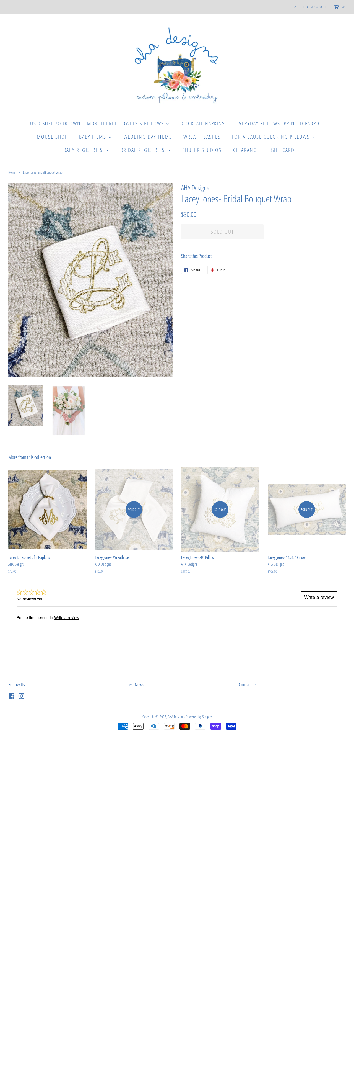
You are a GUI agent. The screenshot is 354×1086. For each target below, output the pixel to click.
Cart (343, 6)
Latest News (134, 684)
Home (11, 172)
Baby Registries (84, 150)
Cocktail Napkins (203, 123)
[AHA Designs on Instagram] (21, 697)
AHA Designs (176, 716)
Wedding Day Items (148, 136)
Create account (316, 6)
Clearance (246, 150)
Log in (295, 6)
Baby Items (93, 136)
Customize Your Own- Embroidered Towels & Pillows (96, 123)
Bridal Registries (144, 150)
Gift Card (283, 150)
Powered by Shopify (199, 716)
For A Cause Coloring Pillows (271, 136)
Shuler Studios (202, 150)
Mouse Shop (52, 136)
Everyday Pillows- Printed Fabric (278, 123)
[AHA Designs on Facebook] (11, 697)
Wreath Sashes (202, 136)
